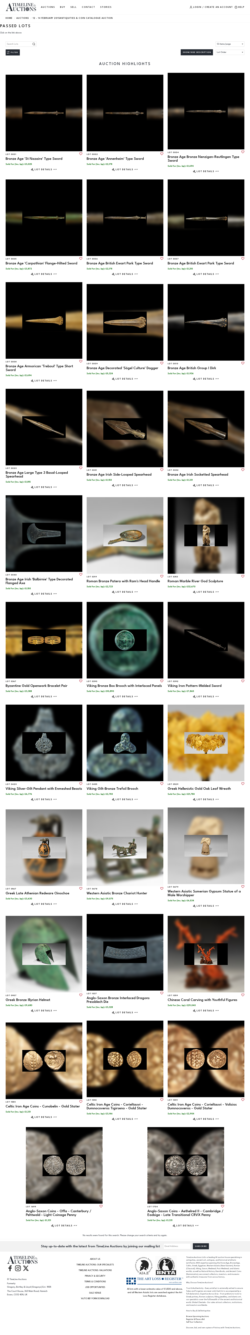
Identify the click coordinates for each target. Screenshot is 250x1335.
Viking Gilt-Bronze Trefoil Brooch (112, 789)
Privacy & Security (95, 1276)
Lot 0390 (92, 681)
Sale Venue (95, 1293)
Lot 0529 (173, 784)
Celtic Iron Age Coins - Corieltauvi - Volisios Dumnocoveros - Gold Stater (202, 1106)
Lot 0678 (92, 889)
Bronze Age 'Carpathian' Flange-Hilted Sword (41, 263)
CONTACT (88, 7)
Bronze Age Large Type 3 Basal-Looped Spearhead (37, 474)
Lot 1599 (173, 1100)
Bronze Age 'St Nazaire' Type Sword (34, 159)
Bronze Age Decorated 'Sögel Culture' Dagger (122, 368)
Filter (14, 52)
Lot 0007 (173, 259)
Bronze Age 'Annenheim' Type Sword (115, 159)
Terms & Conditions (95, 1281)
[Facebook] (10, 1268)
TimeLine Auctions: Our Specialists (95, 1264)
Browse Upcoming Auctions (197, 1316)
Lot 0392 (173, 681)
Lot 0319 (92, 577)
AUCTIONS (48, 7)
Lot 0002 (92, 154)
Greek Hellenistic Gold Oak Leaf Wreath (199, 789)
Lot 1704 (152, 1207)
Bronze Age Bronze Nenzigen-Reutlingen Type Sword (203, 159)
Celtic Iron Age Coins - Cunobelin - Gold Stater (43, 1106)
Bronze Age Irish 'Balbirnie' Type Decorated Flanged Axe (39, 581)
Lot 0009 (92, 364)
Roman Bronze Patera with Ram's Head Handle (123, 581)
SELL (73, 7)
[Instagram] (18, 1268)
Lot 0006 (92, 259)
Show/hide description (197, 52)
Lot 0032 (173, 470)
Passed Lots (15, 26)
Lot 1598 (92, 1100)
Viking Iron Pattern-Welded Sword (194, 686)
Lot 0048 (11, 575)
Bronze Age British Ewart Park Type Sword (120, 263)
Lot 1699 (31, 1207)
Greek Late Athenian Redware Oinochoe (37, 893)
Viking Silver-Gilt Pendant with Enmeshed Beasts (44, 789)
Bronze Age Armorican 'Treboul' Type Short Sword (39, 368)
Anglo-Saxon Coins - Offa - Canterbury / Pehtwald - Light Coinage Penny (58, 1213)
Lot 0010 (173, 364)
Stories (106, 7)
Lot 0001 (11, 154)
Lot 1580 (11, 1102)
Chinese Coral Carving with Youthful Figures (202, 1000)
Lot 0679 (173, 887)
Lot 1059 (173, 995)
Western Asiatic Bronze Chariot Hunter (117, 893)
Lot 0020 (11, 468)
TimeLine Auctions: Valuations (95, 1270)
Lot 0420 (11, 784)
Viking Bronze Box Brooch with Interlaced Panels (124, 686)
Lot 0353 (173, 577)
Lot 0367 (11, 681)
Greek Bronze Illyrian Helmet (28, 1000)
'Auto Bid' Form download (95, 1298)
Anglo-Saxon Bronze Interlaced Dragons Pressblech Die (118, 1000)
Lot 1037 (92, 994)
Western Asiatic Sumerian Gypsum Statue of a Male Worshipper (204, 893)
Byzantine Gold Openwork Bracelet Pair (36, 686)
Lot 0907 (11, 995)
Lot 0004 (173, 152)
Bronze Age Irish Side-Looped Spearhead (119, 474)
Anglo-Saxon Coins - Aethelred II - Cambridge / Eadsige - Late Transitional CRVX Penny (185, 1213)
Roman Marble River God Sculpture (195, 581)
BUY (62, 7)
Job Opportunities (95, 1287)
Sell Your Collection (194, 1322)
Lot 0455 (92, 784)
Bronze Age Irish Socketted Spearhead (198, 474)
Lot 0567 (11, 889)
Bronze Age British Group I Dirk (192, 368)
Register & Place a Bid (195, 1319)
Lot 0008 (11, 362)
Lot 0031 (92, 470)
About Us (95, 1259)
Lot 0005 (11, 259)
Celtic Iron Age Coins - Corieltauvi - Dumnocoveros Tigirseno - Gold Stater (117, 1106)
